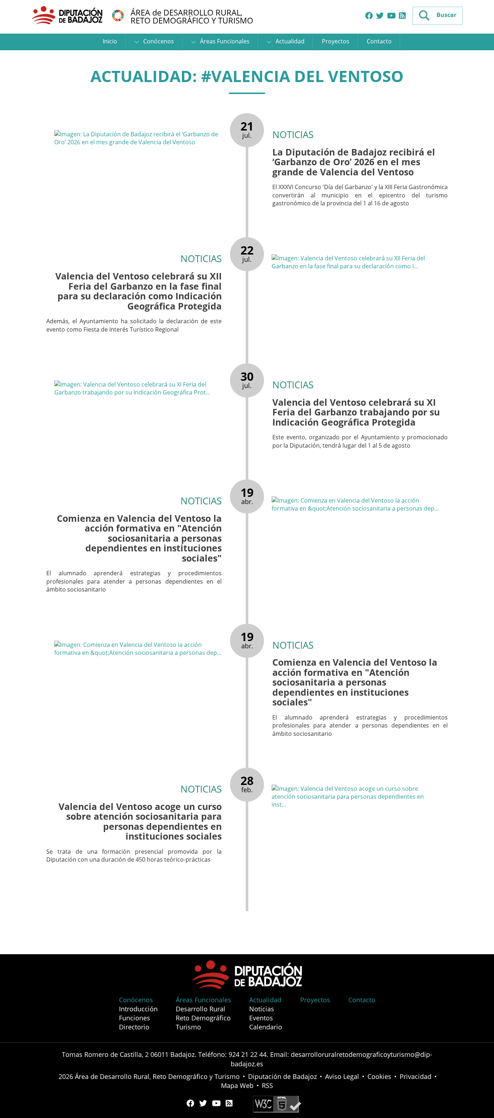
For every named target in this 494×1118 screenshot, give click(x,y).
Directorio (134, 1027)
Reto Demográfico (203, 1018)
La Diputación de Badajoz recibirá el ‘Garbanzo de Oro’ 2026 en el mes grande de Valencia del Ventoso (353, 162)
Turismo (188, 1027)
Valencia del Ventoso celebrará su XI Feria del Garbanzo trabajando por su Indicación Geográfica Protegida (356, 412)
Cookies (379, 1076)
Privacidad (415, 1076)
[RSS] (402, 16)
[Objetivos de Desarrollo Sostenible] (118, 15)
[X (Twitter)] (380, 16)
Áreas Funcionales (224, 41)
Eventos (261, 1018)
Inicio (110, 41)
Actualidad (289, 41)
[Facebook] (369, 16)
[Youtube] (391, 16)
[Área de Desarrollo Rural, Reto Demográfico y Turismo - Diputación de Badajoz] (68, 15)
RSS (267, 1085)
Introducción (138, 1008)
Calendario (265, 1027)
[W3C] (277, 1104)
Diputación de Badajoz (282, 1076)
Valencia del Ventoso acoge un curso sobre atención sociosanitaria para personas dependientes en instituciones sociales (140, 821)
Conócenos (158, 41)
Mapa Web (237, 1085)
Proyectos (335, 41)
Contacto (379, 41)
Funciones (134, 1018)
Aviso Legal (342, 1076)
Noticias (261, 1008)
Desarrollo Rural (200, 1008)
